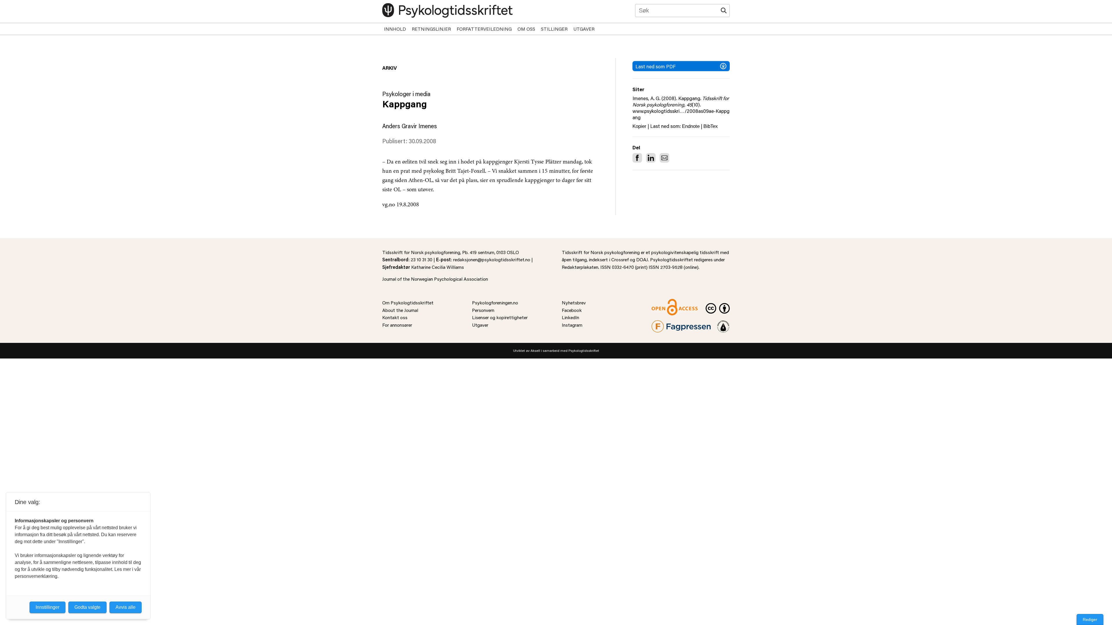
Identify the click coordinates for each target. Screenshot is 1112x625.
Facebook (572, 310)
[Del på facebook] (637, 158)
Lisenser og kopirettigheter (500, 317)
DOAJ (642, 259)
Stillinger (554, 29)
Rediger (1090, 619)
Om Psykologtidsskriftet (408, 302)
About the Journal (400, 310)
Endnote (691, 126)
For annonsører (397, 325)
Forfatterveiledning (484, 29)
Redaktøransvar (723, 324)
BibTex (710, 126)
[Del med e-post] (664, 158)
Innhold (395, 29)
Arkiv (389, 68)
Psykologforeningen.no (495, 302)
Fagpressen (663, 324)
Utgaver (584, 29)
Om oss (526, 29)
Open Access (665, 302)
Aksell (535, 350)
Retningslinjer (431, 29)
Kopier (639, 126)
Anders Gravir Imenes (409, 126)
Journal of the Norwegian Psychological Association (435, 279)
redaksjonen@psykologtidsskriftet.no (491, 259)
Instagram (572, 325)
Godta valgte (87, 607)
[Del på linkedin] (651, 158)
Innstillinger (47, 607)
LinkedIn (570, 317)
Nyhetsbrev (574, 302)
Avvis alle (126, 607)
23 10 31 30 (421, 259)
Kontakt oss (394, 317)
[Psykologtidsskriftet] (447, 10)
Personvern (483, 310)
